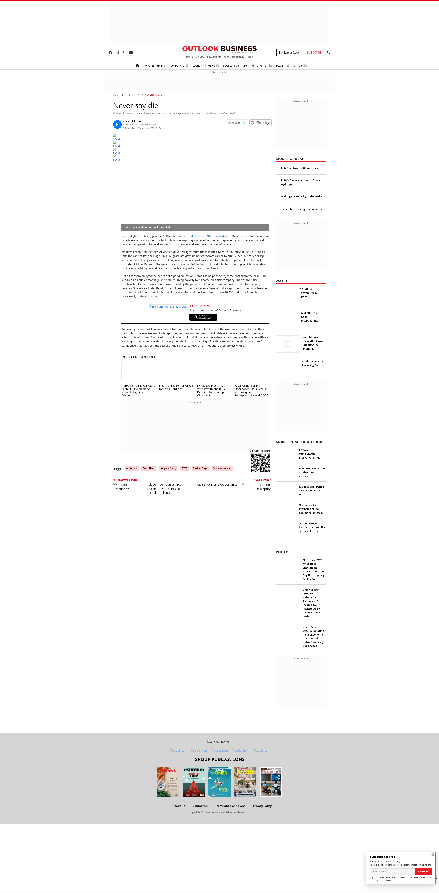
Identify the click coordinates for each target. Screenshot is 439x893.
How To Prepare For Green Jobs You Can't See (176, 387)
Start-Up (262, 66)
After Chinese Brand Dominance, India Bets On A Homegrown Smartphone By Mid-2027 (251, 390)
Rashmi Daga (200, 468)
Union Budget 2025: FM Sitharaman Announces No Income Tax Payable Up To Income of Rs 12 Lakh (312, 623)
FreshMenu (149, 468)
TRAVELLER (214, 57)
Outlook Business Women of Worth (206, 236)
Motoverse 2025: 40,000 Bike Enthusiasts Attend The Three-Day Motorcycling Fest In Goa (314, 589)
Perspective (132, 95)
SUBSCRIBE (314, 52)
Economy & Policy (204, 66)
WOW (184, 468)
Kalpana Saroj (168, 468)
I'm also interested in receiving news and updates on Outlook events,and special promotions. (403, 878)
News (245, 66)
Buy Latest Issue (289, 52)
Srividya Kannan (222, 468)
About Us (179, 825)
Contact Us (200, 825)
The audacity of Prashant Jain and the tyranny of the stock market (311, 541)
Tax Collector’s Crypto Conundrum (302, 209)
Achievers (131, 468)
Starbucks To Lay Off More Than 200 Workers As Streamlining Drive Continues (138, 390)
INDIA (189, 57)
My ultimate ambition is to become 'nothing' (311, 471)
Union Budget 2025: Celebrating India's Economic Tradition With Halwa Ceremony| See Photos (313, 656)
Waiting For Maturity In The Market (302, 196)
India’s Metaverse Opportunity (299, 168)
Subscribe (423, 871)
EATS (226, 57)
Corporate (177, 66)
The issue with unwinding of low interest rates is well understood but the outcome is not (310, 518)
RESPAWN (238, 57)
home (116, 95)
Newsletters (231, 66)
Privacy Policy (262, 825)
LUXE (250, 57)
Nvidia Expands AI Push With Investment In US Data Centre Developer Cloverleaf (211, 390)
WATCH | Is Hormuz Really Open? (314, 291)
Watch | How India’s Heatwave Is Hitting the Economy (313, 345)
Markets (162, 66)
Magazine (148, 66)
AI (253, 66)
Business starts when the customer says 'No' (311, 494)
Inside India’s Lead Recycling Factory (314, 363)
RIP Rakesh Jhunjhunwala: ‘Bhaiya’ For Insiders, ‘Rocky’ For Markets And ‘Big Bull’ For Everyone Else (311, 453)
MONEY (199, 57)
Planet (280, 66)
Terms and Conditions (230, 825)
